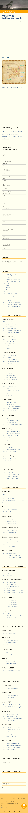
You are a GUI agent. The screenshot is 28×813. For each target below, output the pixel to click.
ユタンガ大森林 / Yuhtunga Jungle (10, 530)
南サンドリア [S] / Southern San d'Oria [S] (11, 302)
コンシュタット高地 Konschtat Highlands (12, 131)
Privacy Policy (4, 807)
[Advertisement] (14, 39)
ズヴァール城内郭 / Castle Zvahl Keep (10, 476)
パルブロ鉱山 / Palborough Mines (10, 343)
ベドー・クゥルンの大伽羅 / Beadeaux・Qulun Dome (14, 424)
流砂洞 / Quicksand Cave (8, 511)
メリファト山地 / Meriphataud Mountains (11, 431)
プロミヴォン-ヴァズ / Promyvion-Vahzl (11, 606)
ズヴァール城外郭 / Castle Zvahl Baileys (11, 474)
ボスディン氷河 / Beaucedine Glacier (10, 458)
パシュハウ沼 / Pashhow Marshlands (10, 418)
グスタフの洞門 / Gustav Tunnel (9, 523)
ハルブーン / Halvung (7, 654)
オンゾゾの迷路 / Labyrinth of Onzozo (10, 393)
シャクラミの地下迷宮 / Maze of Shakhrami (12, 390)
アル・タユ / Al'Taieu (7, 613)
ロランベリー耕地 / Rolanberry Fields (10, 420)
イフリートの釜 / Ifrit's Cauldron (9, 546)
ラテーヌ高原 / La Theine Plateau (9, 377)
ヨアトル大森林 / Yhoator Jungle (9, 539)
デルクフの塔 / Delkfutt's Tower (9, 451)
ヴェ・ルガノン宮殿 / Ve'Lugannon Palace (11, 555)
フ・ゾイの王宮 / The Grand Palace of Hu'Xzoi (12, 615)
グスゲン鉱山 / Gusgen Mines (9, 375)
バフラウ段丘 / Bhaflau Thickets (9, 633)
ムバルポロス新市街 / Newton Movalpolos (11, 575)
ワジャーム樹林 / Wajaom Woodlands (10, 640)
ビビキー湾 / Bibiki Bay (7, 395)
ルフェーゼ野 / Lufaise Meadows (9, 582)
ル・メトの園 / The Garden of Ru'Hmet (11, 617)
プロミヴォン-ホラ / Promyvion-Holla (10, 600)
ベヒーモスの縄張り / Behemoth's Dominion (12, 449)
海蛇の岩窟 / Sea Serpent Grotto (9, 532)
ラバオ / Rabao (6, 291)
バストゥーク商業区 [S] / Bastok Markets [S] (12, 304)
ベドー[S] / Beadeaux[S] (7, 734)
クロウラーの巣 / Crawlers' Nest (9, 422)
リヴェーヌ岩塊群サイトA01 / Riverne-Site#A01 (13, 592)
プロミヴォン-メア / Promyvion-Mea (10, 604)
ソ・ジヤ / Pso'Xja (6, 465)
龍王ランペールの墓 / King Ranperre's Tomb (12, 330)
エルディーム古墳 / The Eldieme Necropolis (12, 406)
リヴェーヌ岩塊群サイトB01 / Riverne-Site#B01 (13, 590)
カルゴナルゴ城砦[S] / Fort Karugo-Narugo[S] (12, 706)
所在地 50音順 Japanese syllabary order (12, 87)
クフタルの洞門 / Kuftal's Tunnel (9, 521)
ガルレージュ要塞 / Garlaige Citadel (10, 435)
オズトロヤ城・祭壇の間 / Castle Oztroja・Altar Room (14, 437)
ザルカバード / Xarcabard (8, 472)
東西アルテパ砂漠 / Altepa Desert (10, 509)
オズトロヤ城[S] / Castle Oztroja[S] (10, 749)
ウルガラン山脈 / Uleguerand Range (10, 478)
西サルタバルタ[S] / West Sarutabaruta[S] (11, 704)
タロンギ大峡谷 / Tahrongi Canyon (10, 388)
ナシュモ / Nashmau (7, 300)
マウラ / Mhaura (6, 285)
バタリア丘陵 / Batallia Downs (9, 404)
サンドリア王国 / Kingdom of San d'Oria (11, 274)
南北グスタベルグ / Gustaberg (9, 339)
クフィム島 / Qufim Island (8, 447)
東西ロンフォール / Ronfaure (9, 321)
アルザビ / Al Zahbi (7, 298)
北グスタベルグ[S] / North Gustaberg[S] (11, 695)
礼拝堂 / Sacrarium (6, 588)
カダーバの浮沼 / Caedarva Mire (9, 661)
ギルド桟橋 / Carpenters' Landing (10, 410)
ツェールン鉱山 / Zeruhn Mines (9, 341)
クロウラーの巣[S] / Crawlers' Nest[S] (10, 731)
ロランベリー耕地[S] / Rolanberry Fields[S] (11, 729)
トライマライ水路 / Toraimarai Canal (10, 359)
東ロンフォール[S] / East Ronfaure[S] (10, 688)
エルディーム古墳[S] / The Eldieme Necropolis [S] (13, 718)
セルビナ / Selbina (6, 283)
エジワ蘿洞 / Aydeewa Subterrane (10, 642)
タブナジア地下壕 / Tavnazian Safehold (11, 293)
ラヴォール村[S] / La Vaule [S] (9, 720)
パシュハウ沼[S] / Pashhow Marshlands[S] (11, 727)
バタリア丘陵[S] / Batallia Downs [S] (10, 716)
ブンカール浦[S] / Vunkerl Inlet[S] (9, 736)
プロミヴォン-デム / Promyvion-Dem (10, 602)
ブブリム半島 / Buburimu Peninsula (10, 386)
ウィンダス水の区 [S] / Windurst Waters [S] (11, 306)
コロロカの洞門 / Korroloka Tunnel (10, 348)
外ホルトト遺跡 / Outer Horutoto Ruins (11, 363)
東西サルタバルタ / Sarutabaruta (9, 355)
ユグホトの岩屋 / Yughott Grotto (9, 328)
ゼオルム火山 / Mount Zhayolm (9, 652)
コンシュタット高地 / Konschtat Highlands (12, 373)
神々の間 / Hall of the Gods (8, 498)
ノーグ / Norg (5, 289)
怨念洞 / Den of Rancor (7, 544)
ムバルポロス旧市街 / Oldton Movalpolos (11, 573)
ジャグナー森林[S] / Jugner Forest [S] (10, 714)
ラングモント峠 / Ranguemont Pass (10, 460)
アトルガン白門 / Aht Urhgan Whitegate (11, 295)
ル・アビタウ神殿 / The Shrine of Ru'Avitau (12, 557)
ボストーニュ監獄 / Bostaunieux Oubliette (11, 332)
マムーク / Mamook (7, 644)
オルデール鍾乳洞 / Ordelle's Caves (10, 379)
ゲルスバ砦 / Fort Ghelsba (8, 326)
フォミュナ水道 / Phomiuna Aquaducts (11, 586)
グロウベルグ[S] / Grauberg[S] (9, 697)
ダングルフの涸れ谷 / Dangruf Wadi (10, 345)
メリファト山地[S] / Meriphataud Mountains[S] (12, 743)
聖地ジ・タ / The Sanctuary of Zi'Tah (10, 494)
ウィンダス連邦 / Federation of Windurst (11, 279)
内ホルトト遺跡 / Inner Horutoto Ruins (11, 361)
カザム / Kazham (6, 287)
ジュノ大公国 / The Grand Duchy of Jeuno (11, 281)
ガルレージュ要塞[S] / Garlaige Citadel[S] (11, 747)
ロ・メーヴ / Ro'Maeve (7, 496)
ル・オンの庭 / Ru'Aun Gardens (9, 553)
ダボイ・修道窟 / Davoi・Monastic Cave (11, 408)
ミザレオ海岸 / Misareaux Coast (9, 584)
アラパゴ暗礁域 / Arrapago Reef (9, 663)
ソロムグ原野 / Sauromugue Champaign (11, 433)
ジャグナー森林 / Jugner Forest (9, 402)
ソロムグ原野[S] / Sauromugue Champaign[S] (12, 745)
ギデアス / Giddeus (7, 357)
